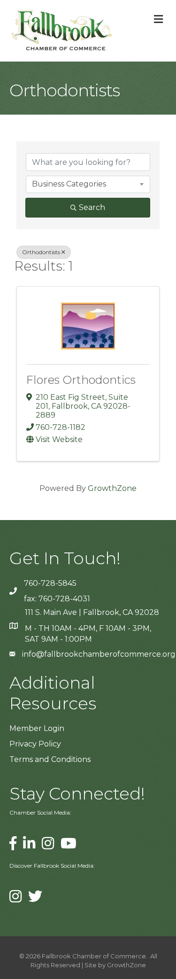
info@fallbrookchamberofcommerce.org (99, 654)
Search (92, 207)
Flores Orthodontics (81, 380)
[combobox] (88, 184)
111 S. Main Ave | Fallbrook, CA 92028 (92, 612)
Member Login (36, 728)
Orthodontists (41, 252)
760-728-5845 (50, 583)
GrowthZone (112, 488)
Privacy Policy (35, 743)
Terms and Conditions (50, 759)
